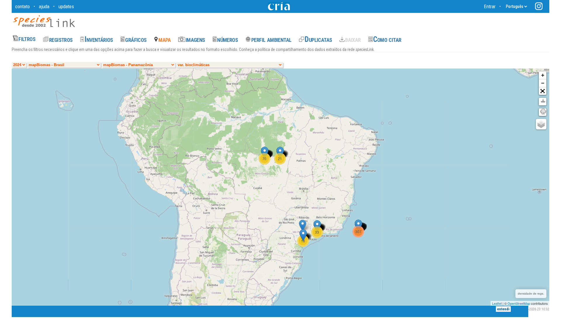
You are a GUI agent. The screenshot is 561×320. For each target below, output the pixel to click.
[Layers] (541, 124)
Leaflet (497, 303)
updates (66, 6)
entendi (503, 309)
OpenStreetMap (519, 303)
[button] (542, 91)
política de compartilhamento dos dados (291, 49)
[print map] (542, 112)
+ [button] (542, 75)
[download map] (542, 101)
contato (22, 6)
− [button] (542, 83)
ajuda (44, 6)
